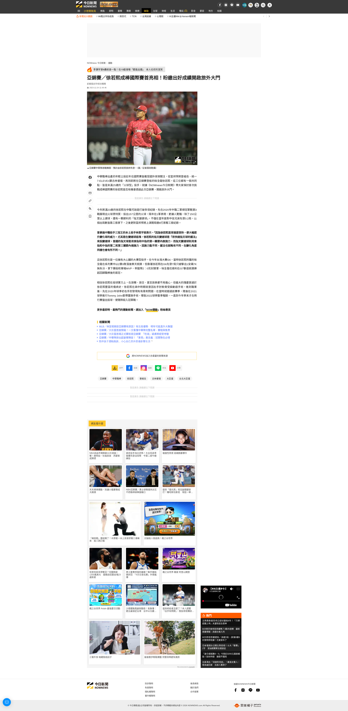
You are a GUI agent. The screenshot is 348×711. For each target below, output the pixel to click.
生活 (172, 10)
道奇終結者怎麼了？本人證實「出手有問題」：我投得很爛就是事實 (178, 609)
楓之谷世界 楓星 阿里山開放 (176, 572)
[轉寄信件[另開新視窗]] (90, 193)
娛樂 (137, 10)
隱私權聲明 (150, 691)
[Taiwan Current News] (244, 5)
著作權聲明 (150, 696)
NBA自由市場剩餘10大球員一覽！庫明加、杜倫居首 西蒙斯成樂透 (104, 455)
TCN (134, 16)
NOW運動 (152, 309)
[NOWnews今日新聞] (86, 4)
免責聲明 (149, 687)
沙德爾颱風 (90, 10)
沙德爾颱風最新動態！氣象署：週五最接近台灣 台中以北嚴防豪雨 (141, 609)
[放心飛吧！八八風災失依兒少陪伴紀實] (109, 4)
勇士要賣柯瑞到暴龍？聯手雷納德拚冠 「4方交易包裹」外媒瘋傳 (141, 574)
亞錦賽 (103, 378)
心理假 (160, 16)
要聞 (120, 10)
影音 (193, 10)
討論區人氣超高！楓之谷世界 (158, 538)
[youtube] (238, 5)
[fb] (220, 5)
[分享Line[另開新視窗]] (90, 185)
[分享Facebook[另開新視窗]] (90, 177)
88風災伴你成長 (106, 16)
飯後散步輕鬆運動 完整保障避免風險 (162, 657)
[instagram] (226, 5)
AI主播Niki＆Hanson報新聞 (182, 16)
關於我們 (194, 687)
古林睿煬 (156, 378)
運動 (146, 10)
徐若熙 (130, 378)
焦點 (102, 10)
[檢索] (263, 5)
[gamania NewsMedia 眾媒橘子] (247, 706)
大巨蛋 (170, 378)
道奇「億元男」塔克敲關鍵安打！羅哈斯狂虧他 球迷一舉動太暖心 (178, 491)
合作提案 (194, 691)
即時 (111, 10)
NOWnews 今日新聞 (96, 63)
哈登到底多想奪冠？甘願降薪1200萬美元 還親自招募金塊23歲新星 (105, 574)
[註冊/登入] (269, 5)
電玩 (181, 10)
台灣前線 (146, 16)
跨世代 (123, 16)
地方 (211, 10)
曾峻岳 (143, 378)
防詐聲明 (149, 683)
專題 (128, 10)
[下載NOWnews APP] (257, 5)
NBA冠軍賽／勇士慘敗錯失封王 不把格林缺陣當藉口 (142, 490)
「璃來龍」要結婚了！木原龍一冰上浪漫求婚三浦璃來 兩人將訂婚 (114, 539)
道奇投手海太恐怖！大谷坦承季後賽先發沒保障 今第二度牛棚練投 (141, 455)
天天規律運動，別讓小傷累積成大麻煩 (104, 490)
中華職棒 (116, 378)
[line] (232, 5)
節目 (202, 10)
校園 (219, 10)
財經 (164, 10)
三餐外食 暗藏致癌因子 (100, 657)
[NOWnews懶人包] (250, 5)
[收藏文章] (90, 216)
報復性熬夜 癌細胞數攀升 (175, 453)
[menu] (79, 11)
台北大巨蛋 (184, 378)
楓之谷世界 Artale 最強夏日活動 (104, 608)
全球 (155, 10)
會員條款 (194, 683)
